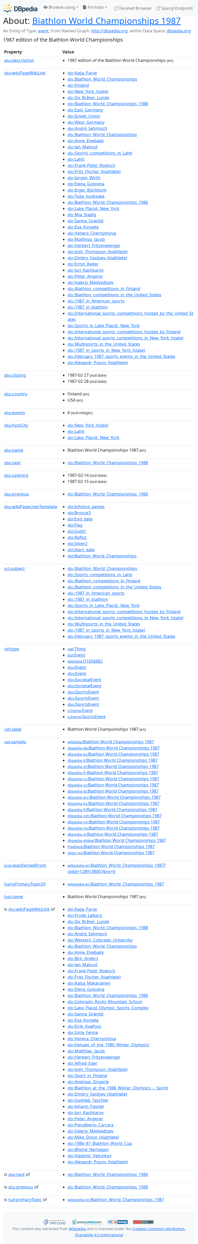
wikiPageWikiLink (25, 73)
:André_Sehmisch (87, 128)
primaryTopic (25, 1199)
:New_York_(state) (88, 91)
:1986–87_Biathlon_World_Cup (100, 1143)
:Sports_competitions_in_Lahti (100, 153)
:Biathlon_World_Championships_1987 (116, 884)
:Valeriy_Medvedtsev (90, 282)
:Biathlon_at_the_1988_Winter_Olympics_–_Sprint (118, 1088)
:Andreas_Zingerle (88, 1082)
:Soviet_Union (84, 116)
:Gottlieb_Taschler (88, 1100)
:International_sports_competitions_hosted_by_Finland (124, 332)
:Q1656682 (85, 661)
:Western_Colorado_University (100, 940)
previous (16, 494)
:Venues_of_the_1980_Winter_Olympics (108, 1045)
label (12, 729)
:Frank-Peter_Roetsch (91, 165)
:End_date (80, 519)
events (14, 412)
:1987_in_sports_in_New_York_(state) (106, 350)
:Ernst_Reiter (83, 264)
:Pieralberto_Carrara (90, 1125)
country (15, 394)
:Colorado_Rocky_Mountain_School (105, 1001)
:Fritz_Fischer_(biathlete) (94, 171)
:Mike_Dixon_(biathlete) (93, 1137)
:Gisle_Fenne (83, 1032)
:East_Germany (85, 110)
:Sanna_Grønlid (85, 221)
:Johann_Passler (86, 1106)
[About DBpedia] (20, 8)
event (43, 31)
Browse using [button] (61, 7)
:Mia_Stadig (82, 214)
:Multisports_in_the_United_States (104, 344)
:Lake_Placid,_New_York (93, 208)
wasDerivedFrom (25, 865)
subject (14, 568)
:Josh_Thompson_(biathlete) (98, 251)
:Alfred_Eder (82, 1063)
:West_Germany (86, 122)
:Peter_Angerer (85, 276)
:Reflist (77, 537)
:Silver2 (77, 543)
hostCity (16, 425)
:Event (76, 655)
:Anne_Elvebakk (86, 141)
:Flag (75, 525)
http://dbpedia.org (109, 31)
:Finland (78, 85)
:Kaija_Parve (82, 73)
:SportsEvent (83, 692)
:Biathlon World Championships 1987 (111, 742)
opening (16, 475)
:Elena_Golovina (86, 184)
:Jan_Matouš (82, 147)
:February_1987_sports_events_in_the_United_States (121, 356)
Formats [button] (95, 7)
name (13, 450)
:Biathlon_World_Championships (102, 79)
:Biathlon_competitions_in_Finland (104, 288)
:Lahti (76, 159)
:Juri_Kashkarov (86, 270)
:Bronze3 (79, 513)
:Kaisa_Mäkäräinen (89, 983)
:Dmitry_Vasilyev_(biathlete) (97, 258)
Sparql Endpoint (176, 8)
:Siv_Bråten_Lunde (88, 97)
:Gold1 (77, 531)
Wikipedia (77, 1228)
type (11, 649)
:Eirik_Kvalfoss (84, 1026)
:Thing (77, 649)
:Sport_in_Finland (87, 1075)
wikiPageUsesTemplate (30, 506)
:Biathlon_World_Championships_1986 (108, 202)
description (19, 60)
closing (15, 375)
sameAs (15, 742)
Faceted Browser (135, 8)
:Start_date (81, 550)
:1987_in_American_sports (96, 301)
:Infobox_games (86, 506)
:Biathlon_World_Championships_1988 (108, 104)
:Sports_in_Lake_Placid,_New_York (104, 325)
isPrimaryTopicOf (25, 884)
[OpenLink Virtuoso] (54, 1221)
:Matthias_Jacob (86, 239)
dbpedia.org (179, 31)
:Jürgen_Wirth (84, 178)
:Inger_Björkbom (87, 190)
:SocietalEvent (84, 679)
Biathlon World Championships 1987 (106, 20)
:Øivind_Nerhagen (88, 1149)
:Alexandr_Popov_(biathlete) (98, 362)
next (12, 463)
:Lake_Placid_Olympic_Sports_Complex (108, 1008)
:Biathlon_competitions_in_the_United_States (114, 295)
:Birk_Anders (83, 958)
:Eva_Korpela (83, 227)
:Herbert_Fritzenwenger (94, 245)
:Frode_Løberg (85, 915)
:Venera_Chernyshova (92, 233)
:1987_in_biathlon (88, 307)
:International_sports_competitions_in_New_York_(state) (125, 338)
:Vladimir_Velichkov (89, 1155)
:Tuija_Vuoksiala (86, 196)
